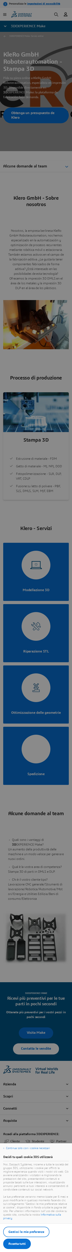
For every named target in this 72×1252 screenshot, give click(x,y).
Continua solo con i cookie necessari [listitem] (28, 1148)
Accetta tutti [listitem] (17, 1243)
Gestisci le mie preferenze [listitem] (26, 1231)
